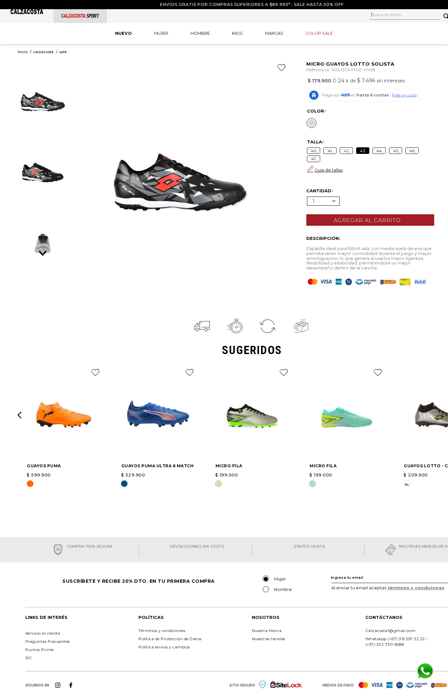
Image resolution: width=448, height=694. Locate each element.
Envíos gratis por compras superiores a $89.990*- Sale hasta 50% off (252, 4)
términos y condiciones (416, 587)
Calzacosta (43, 52)
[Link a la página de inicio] (22, 52)
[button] (311, 123)
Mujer (280, 578)
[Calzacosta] (26, 12)
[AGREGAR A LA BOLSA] (370, 220)
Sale (63, 52)
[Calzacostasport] (80, 16)
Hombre (283, 589)
